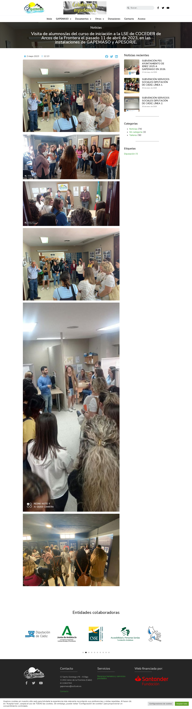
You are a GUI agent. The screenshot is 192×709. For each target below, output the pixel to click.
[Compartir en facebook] (107, 56)
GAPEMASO (62, 18)
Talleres (133, 135)
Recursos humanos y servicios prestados (111, 677)
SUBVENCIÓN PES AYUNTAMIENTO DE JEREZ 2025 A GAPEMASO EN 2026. (154, 65)
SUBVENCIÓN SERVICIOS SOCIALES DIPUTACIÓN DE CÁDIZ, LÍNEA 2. (155, 100)
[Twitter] (163, 8)
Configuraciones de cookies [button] (160, 704)
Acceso (141, 18)
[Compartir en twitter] (111, 56)
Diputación (131, 153)
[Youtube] (168, 8)
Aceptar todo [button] (181, 704)
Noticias (133, 129)
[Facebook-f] (158, 8)
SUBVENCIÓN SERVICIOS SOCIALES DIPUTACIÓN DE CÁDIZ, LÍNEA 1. (155, 82)
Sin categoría (135, 132)
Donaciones (114, 18)
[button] (83, 652)
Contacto (129, 18)
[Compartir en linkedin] (116, 56)
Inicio (49, 18)
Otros (98, 18)
